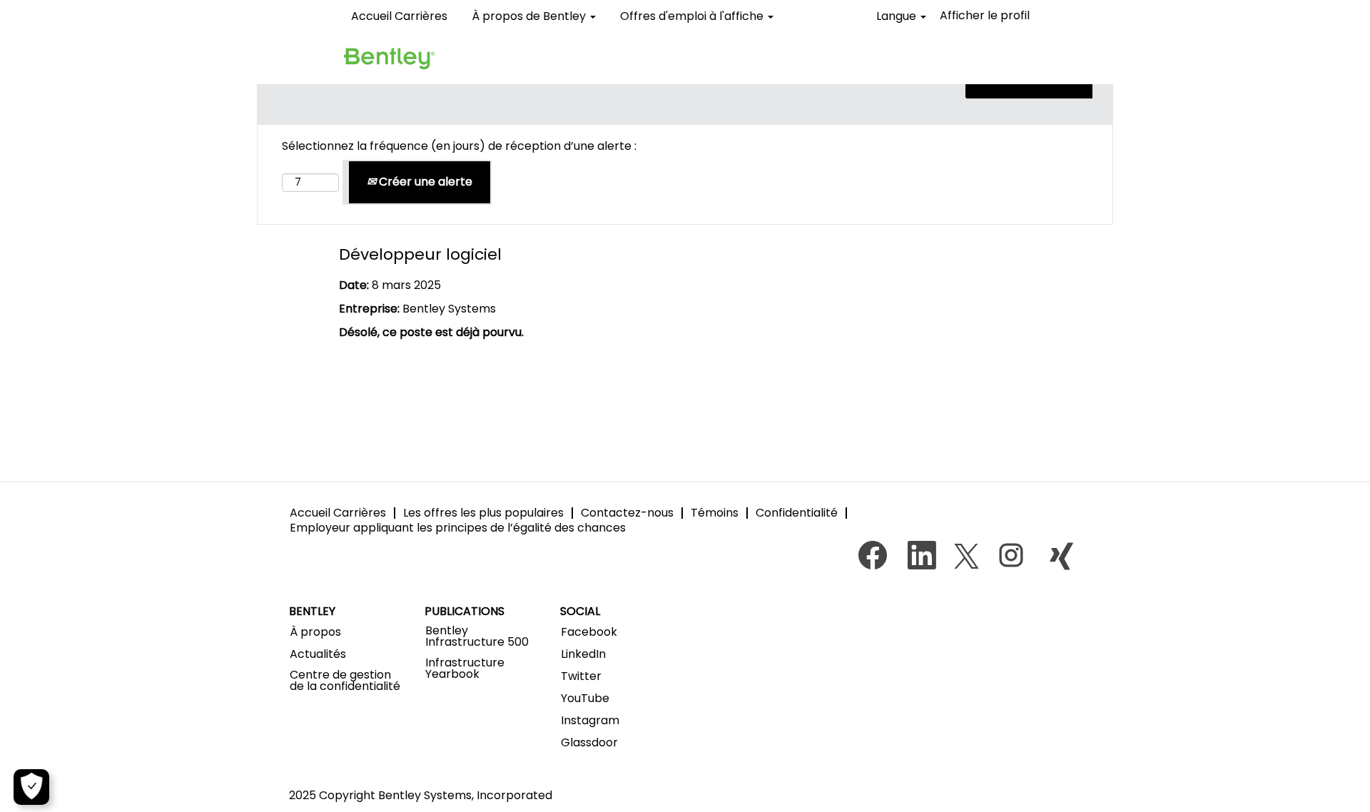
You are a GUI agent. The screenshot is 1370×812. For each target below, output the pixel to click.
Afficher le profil (985, 15)
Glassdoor (589, 742)
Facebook (589, 632)
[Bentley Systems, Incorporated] (388, 58)
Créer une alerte (424, 181)
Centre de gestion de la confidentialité (345, 681)
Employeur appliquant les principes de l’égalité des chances (458, 527)
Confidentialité (797, 512)
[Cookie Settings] (31, 787)
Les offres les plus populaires (483, 512)
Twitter (581, 676)
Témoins (715, 512)
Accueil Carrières (399, 16)
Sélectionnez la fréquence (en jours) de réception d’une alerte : (459, 146)
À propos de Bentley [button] (530, 16)
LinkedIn (583, 654)
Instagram (590, 720)
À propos (315, 632)
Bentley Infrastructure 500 (477, 636)
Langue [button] (897, 16)
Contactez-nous (627, 512)
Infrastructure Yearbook (464, 668)
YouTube (585, 698)
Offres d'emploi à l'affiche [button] (693, 16)
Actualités (318, 654)
